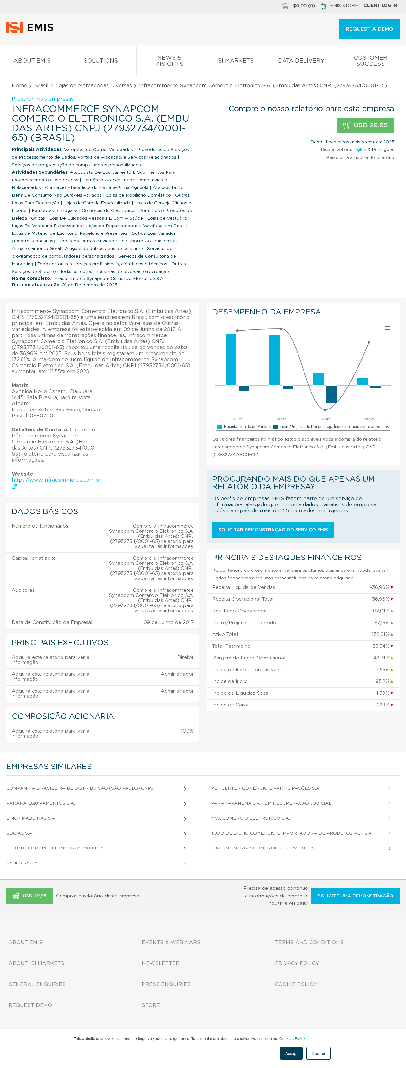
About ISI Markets (36, 963)
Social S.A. (19, 833)
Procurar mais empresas (43, 99)
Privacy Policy (297, 963)
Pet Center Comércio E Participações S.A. (265, 788)
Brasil (41, 85)
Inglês (359, 149)
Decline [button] (318, 1053)
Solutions (100, 61)
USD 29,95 (370, 125)
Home (19, 85)
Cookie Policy (296, 984)
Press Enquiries (166, 984)
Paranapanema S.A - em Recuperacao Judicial (271, 803)
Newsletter (161, 963)
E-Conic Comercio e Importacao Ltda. (55, 848)
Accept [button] (291, 1053)
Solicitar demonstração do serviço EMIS (273, 530)
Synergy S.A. (22, 863)
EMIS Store (344, 5)
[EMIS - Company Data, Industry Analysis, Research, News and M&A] (31, 32)
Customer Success (370, 61)
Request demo (30, 1005)
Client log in (380, 5)
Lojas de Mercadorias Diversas (94, 85)
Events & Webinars (171, 942)
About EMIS (32, 61)
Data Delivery (301, 61)
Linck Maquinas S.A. (31, 818)
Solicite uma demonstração (355, 896)
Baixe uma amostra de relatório (360, 157)
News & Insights (169, 61)
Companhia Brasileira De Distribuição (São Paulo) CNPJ (79, 788)
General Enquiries (37, 984)
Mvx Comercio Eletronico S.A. (250, 818)
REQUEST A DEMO (369, 29)
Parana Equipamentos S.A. (40, 803)
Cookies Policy (292, 1038)
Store (151, 1005)
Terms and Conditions (309, 942)
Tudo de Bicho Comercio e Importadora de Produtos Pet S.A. (292, 833)
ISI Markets (235, 61)
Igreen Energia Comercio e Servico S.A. (263, 848)
